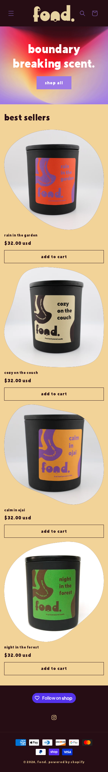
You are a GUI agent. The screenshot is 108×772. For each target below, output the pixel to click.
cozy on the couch (21, 373)
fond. (42, 762)
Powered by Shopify (66, 762)
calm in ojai (14, 510)
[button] (11, 13)
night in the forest (21, 647)
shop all (54, 82)
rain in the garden (21, 235)
